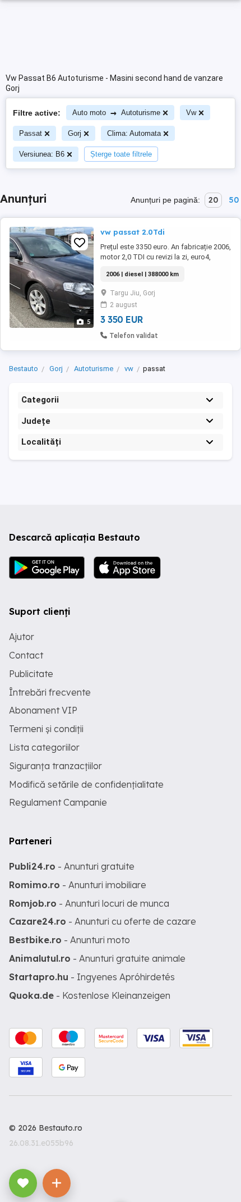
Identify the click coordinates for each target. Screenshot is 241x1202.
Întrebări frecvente (50, 692)
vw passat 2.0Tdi (132, 231)
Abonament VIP (43, 710)
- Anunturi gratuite (72, 866)
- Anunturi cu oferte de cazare (102, 921)
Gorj (74, 133)
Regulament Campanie (58, 802)
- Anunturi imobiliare (77, 884)
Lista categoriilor (44, 747)
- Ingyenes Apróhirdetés (92, 976)
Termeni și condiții (46, 728)
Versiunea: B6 (41, 154)
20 (213, 200)
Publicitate (31, 673)
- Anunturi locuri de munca (89, 903)
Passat (30, 133)
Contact (26, 655)
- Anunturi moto (69, 939)
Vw (191, 112)
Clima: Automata (134, 133)
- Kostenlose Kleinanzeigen (89, 995)
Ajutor (21, 636)
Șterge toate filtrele (121, 154)
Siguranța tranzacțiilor (55, 765)
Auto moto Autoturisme (116, 112)
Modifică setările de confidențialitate (86, 784)
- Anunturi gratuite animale (97, 958)
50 (234, 200)
